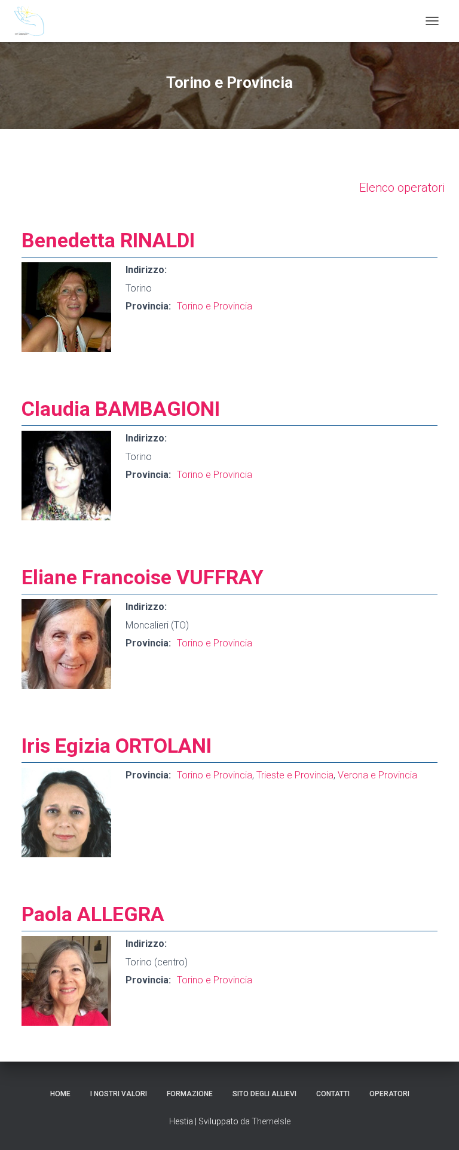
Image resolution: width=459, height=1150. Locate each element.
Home (60, 1094)
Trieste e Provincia (294, 775)
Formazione (190, 1094)
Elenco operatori (402, 187)
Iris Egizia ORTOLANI (117, 746)
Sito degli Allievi (264, 1094)
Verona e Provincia (377, 775)
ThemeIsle (271, 1121)
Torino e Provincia (214, 306)
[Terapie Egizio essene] (33, 21)
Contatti (333, 1094)
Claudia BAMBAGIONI (121, 409)
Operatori (389, 1094)
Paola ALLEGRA (93, 914)
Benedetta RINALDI (108, 240)
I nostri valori (118, 1094)
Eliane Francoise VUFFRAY (143, 577)
